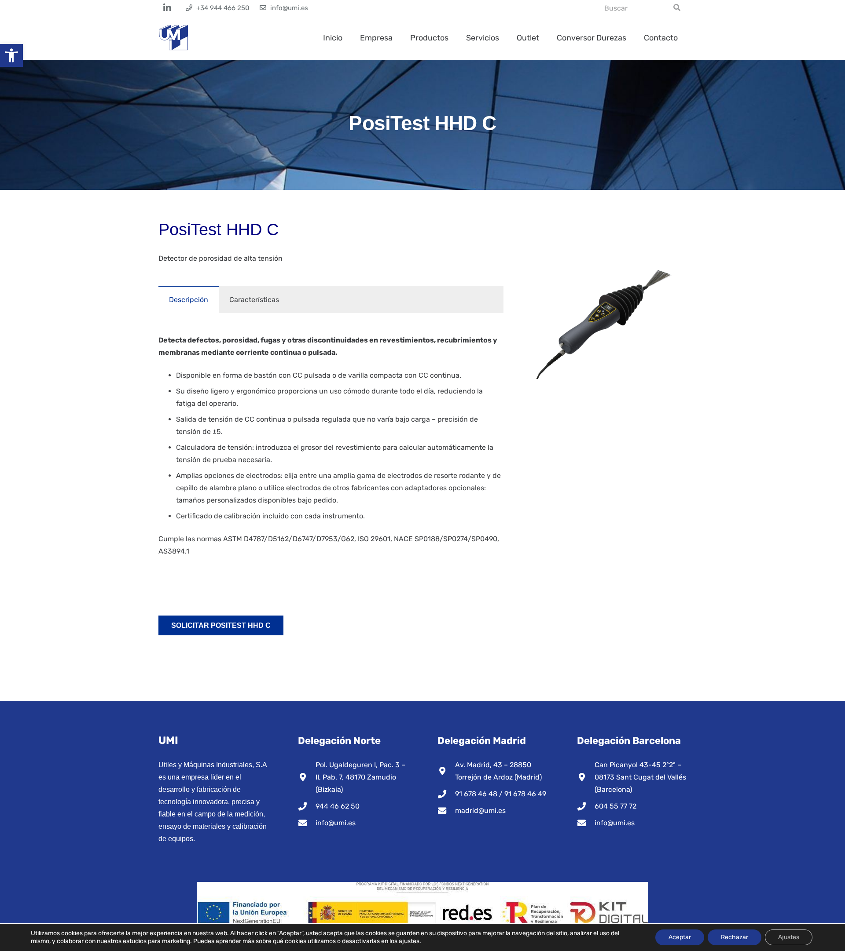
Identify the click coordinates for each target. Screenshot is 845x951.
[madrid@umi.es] (446, 810)
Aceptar (680, 937)
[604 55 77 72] (586, 806)
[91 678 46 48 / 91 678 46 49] (446, 794)
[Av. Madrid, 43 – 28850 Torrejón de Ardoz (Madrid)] (446, 771)
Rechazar (734, 937)
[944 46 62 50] (307, 806)
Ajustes (788, 937)
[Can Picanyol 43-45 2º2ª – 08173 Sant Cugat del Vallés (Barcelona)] (586, 777)
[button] (11, 55)
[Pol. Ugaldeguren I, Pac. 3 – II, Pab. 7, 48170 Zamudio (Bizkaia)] (307, 777)
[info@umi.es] (307, 823)
